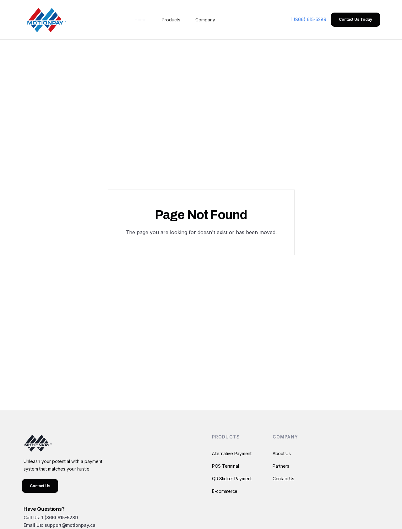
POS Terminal (225, 466)
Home (140, 19)
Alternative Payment (232, 453)
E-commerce (224, 491)
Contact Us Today (355, 19)
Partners (281, 466)
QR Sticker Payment (232, 478)
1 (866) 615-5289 (308, 19)
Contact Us (40, 485)
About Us (282, 453)
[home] (45, 19)
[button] (171, 20)
